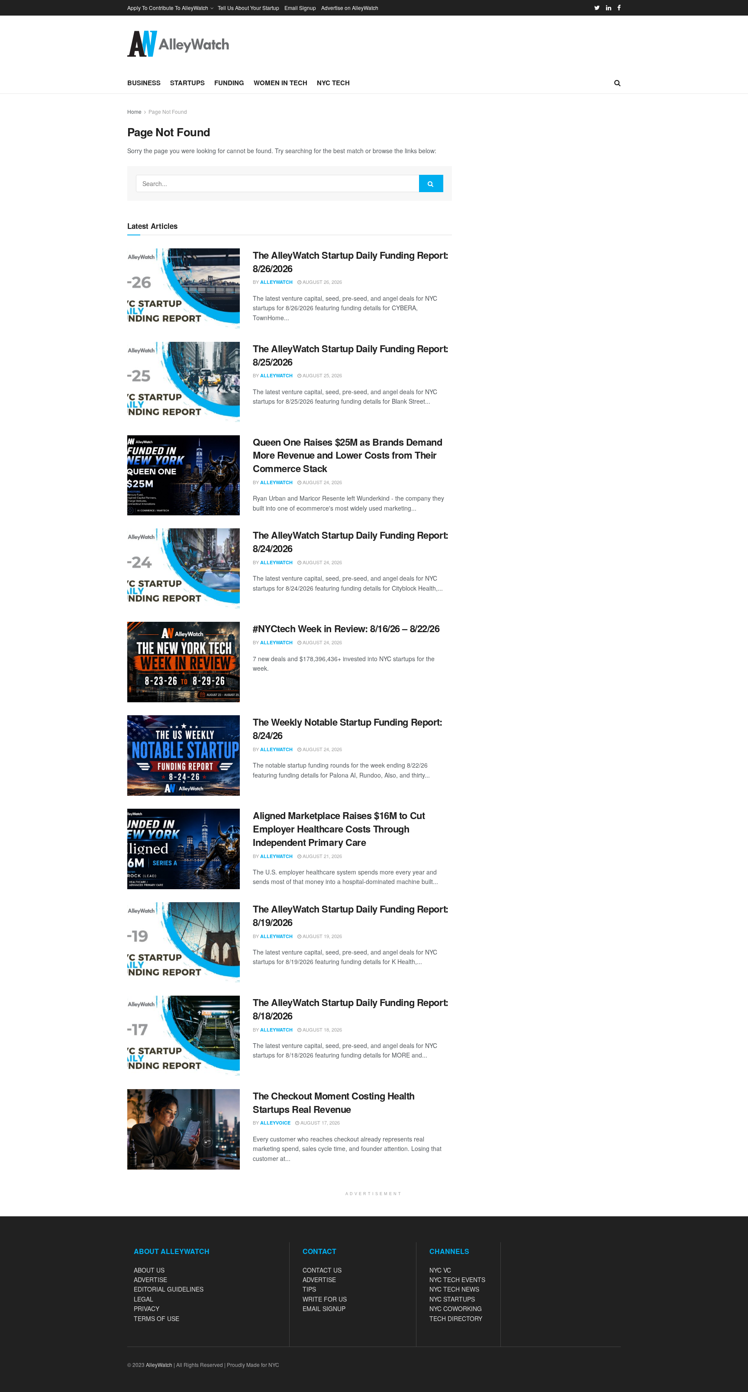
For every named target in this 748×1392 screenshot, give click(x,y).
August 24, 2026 (321, 482)
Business (144, 82)
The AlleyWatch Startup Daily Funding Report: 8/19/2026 (350, 915)
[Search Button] (431, 183)
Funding (229, 82)
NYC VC (440, 1270)
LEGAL (143, 1299)
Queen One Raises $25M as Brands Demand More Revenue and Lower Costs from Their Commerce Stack (347, 455)
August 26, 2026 (321, 281)
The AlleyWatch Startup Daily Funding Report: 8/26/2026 (350, 261)
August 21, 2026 (321, 855)
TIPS (309, 1289)
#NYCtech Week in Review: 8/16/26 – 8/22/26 (346, 628)
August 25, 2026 (321, 375)
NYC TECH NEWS (454, 1289)
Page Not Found (167, 111)
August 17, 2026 (319, 1122)
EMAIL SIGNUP (324, 1308)
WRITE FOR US (325, 1299)
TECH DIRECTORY (455, 1318)
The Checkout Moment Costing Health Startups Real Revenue (334, 1102)
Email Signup (300, 7)
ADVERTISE (150, 1279)
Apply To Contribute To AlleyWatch (167, 7)
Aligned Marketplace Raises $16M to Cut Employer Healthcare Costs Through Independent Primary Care (339, 828)
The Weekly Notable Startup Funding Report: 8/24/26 (347, 728)
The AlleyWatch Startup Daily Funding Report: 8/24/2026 (350, 541)
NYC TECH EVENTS (457, 1279)
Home (134, 111)
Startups (187, 82)
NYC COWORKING (455, 1308)
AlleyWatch (276, 282)
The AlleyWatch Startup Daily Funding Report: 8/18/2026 (350, 1008)
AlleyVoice (275, 1122)
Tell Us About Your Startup (248, 7)
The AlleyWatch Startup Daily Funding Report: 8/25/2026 (350, 355)
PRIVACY (146, 1308)
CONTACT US (322, 1270)
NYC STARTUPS (452, 1299)
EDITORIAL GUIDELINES (168, 1289)
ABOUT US (149, 1270)
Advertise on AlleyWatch (349, 7)
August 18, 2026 (321, 1029)
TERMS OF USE (156, 1318)
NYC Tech (333, 82)
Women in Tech (280, 82)
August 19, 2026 (321, 935)
